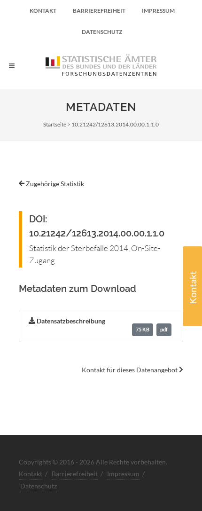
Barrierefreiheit (99, 10)
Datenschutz (102, 31)
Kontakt (192, 287)
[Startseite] (101, 65)
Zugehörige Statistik (54, 184)
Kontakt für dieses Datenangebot (130, 370)
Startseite (54, 124)
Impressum (158, 10)
